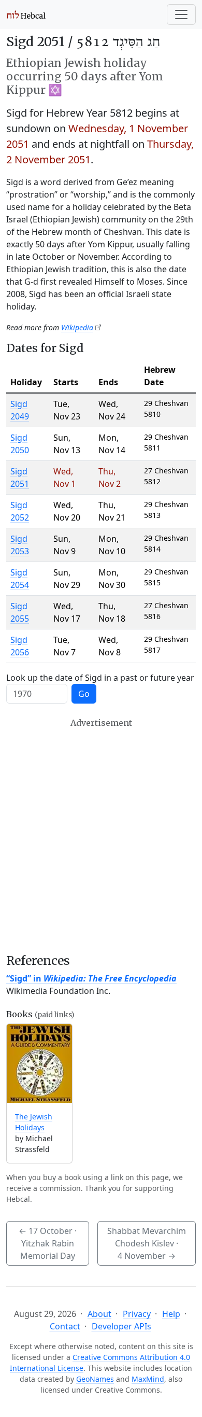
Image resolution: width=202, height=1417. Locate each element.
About (99, 1314)
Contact (65, 1326)
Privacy (137, 1314)
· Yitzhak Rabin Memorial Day (48, 1243)
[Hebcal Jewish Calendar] (26, 14)
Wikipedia (77, 327)
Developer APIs (121, 1326)
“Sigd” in (91, 978)
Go (84, 693)
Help (171, 1314)
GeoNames (95, 1379)
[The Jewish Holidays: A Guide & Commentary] (39, 1063)
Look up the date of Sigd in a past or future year (100, 677)
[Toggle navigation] (181, 14)
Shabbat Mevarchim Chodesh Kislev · (146, 1243)
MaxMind (148, 1379)
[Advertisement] (101, 835)
